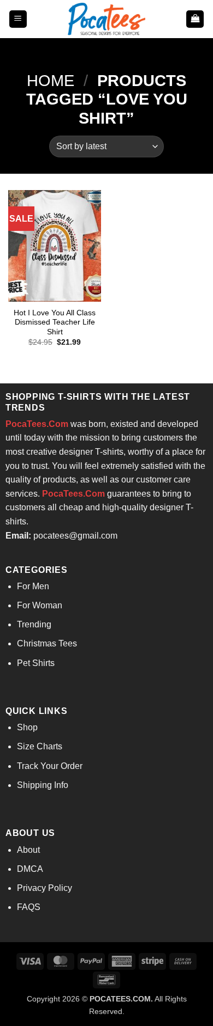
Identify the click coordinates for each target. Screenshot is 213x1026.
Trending (34, 624)
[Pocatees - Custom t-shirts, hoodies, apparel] (106, 19)
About (28, 849)
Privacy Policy (44, 888)
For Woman (39, 605)
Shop (27, 727)
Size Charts (39, 746)
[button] (18, 19)
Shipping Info (42, 785)
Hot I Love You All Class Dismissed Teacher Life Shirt (55, 322)
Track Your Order (49, 766)
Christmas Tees (47, 643)
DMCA (30, 869)
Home (50, 80)
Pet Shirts (36, 663)
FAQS (28, 907)
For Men (33, 586)
